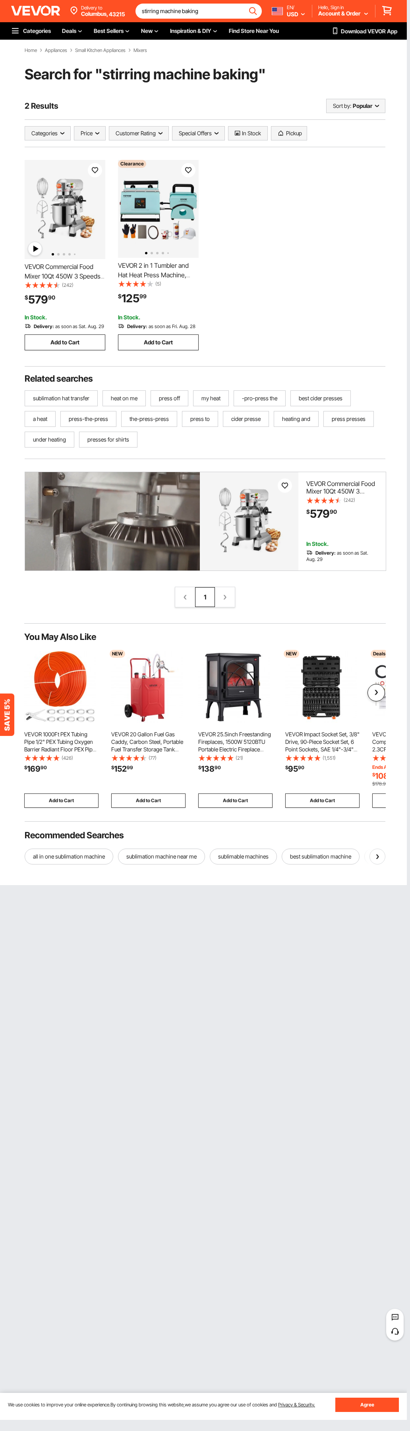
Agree (367, 1405)
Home (31, 50)
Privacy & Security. (296, 1405)
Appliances (56, 50)
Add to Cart (64, 342)
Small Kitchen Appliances (100, 50)
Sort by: (342, 105)
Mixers (140, 50)
